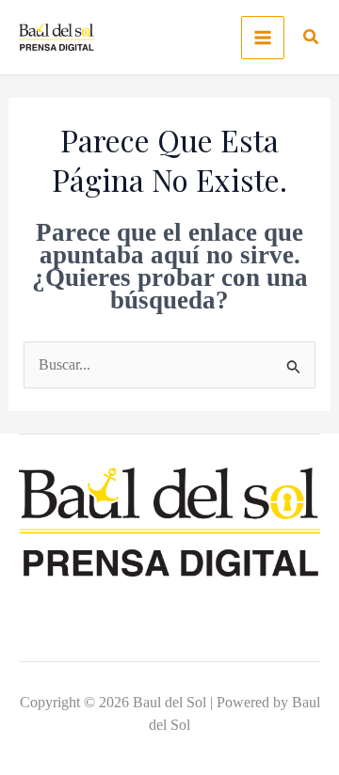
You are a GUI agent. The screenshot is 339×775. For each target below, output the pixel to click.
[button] (311, 39)
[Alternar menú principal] (262, 37)
